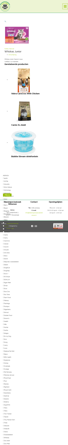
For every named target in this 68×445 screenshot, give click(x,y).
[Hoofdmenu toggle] (65, 6)
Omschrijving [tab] (12, 55)
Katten (6, 49)
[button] (5, 21)
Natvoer (11, 49)
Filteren (7, 195)
